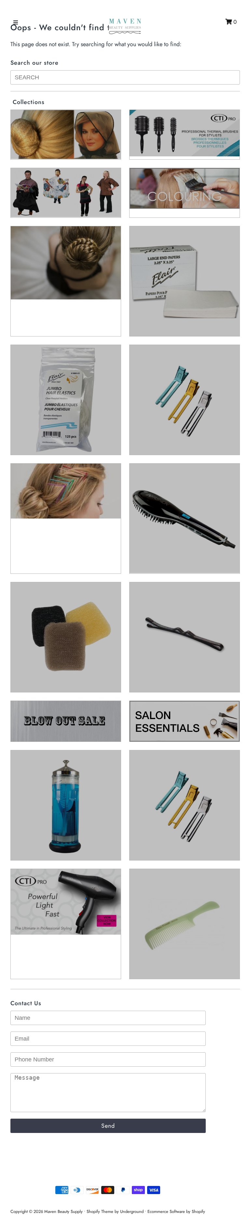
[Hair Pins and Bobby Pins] (66, 491)
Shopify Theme (100, 1211)
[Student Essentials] (185, 805)
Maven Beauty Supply (63, 1211)
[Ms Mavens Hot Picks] (66, 637)
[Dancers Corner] (66, 262)
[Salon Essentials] (185, 721)
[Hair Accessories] (66, 400)
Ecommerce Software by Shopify (176, 1211)
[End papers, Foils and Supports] (185, 281)
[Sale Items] (66, 721)
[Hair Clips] (185, 400)
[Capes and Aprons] (66, 192)
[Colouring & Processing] (185, 188)
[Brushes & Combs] (185, 133)
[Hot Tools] (185, 518)
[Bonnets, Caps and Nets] (66, 134)
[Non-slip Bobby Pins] (185, 637)
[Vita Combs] (185, 924)
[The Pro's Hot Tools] (66, 902)
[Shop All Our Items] (66, 805)
